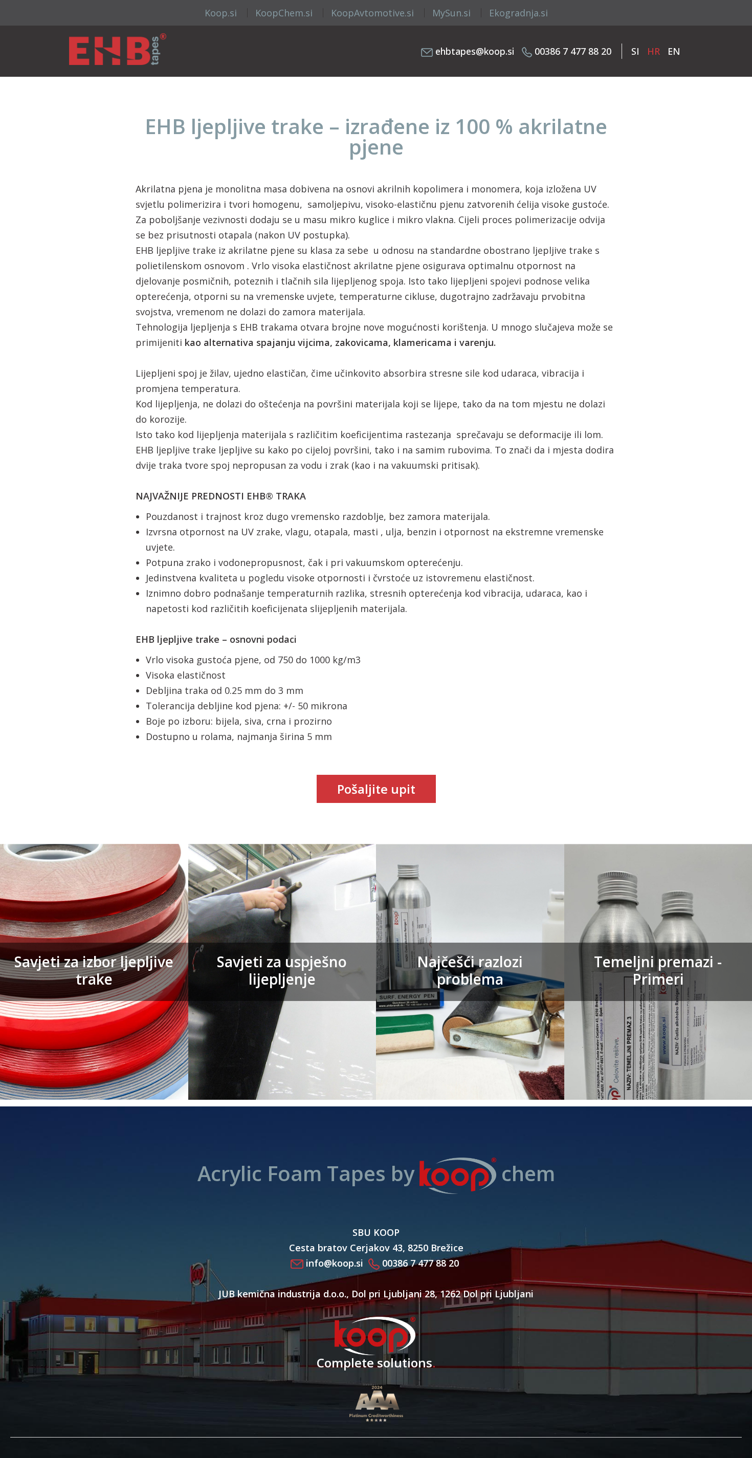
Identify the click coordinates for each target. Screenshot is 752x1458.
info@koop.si (334, 1263)
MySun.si (451, 12)
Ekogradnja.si (518, 12)
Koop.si (221, 12)
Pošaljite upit (376, 788)
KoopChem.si (284, 12)
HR (654, 51)
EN (674, 51)
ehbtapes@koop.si (474, 51)
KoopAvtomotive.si (372, 12)
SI (636, 51)
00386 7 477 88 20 (573, 51)
